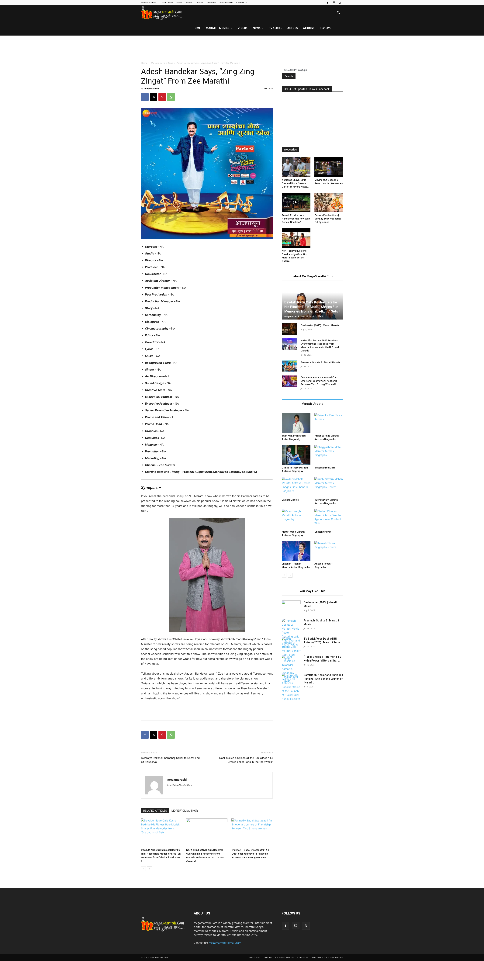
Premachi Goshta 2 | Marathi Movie (320, 362)
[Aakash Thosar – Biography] (328, 551)
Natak (179, 2)
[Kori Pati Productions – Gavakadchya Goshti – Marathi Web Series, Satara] (296, 238)
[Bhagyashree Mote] (328, 455)
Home (196, 28)
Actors (292, 28)
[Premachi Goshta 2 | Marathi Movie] (289, 366)
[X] (340, 2)
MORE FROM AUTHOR (184, 810)
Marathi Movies (217, 28)
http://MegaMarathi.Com (179, 785)
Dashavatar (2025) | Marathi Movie (320, 325)
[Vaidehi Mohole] (296, 487)
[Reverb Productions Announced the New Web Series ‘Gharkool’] (296, 202)
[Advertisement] (242, 48)
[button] (338, 13)
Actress (308, 28)
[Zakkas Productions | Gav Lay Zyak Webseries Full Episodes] (328, 202)
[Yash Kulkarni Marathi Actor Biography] (296, 423)
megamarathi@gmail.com (225, 943)
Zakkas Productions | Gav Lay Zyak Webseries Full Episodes (327, 218)
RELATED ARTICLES (155, 810)
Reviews (325, 28)
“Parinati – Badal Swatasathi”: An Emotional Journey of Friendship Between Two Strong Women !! (250, 854)
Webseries (290, 149)
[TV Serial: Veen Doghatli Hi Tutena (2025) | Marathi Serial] (291, 649)
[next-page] (149, 868)
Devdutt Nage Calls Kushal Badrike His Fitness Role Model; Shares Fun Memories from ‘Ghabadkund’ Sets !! (312, 306)
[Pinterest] (162, 97)
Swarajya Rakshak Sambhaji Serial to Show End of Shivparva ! (170, 760)
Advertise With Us (284, 957)
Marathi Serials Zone (162, 62)
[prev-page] (143, 868)
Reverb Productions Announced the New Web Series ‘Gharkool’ (296, 218)
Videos (242, 28)
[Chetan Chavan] (328, 519)
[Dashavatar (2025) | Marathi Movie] (289, 329)
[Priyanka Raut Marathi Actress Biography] (328, 423)
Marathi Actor (166, 2)
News (257, 28)
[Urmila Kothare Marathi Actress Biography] (296, 455)
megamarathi (151, 88)
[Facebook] (327, 2)
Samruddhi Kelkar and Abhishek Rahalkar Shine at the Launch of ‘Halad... (323, 678)
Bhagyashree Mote (324, 467)
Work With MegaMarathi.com (327, 957)
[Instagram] (334, 2)
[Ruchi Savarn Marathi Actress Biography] (328, 487)
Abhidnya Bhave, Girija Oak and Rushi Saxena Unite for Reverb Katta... (295, 183)
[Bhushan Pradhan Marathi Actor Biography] (296, 551)
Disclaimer (254, 957)
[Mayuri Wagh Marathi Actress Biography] (296, 519)
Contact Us (241, 2)
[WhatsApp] (171, 97)
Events (189, 2)
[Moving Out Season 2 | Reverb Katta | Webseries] (328, 167)
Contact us (303, 957)
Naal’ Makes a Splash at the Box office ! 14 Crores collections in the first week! (246, 760)
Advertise (211, 2)
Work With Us (226, 2)
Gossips (199, 2)
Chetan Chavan (322, 531)
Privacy (267, 957)
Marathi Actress (148, 2)
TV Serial (275, 28)
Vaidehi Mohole (290, 499)
